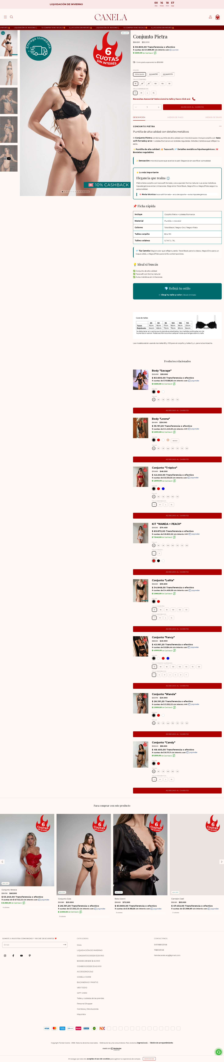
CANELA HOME (84, 977)
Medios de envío (214, 117)
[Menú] (5, 17)
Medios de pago (175, 117)
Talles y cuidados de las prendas (90, 998)
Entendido (149, 1059)
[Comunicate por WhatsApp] (219, 1052)
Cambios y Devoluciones (87, 1009)
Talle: (154, 396)
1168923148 (159, 950)
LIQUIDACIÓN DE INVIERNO (90, 950)
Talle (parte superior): (162, 663)
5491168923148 (160, 944)
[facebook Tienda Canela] (13, 955)
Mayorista (81, 1014)
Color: (136, 70)
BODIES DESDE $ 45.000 (88, 961)
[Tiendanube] (112, 1050)
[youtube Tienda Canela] (22, 955)
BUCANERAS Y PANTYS (87, 982)
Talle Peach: (157, 549)
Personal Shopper (84, 1003)
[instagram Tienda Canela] (5, 955)
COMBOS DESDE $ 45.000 (89, 966)
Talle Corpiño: (139, 79)
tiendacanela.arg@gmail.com (167, 955)
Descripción (139, 117)
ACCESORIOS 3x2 (85, 971)
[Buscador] (11, 17)
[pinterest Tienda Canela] (29, 955)
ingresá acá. (142, 1043)
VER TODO (82, 987)
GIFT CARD (82, 993)
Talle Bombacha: (141, 89)
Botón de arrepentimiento (161, 1043)
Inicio (79, 945)
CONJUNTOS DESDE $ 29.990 (90, 955)
